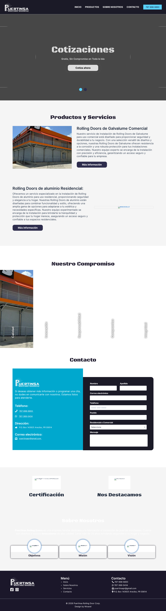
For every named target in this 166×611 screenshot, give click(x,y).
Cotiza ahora (83, 67)
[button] (152, 7)
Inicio (78, 7)
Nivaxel (88, 606)
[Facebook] (12, 589)
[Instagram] (17, 589)
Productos (92, 7)
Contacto (133, 7)
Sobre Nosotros (113, 7)
